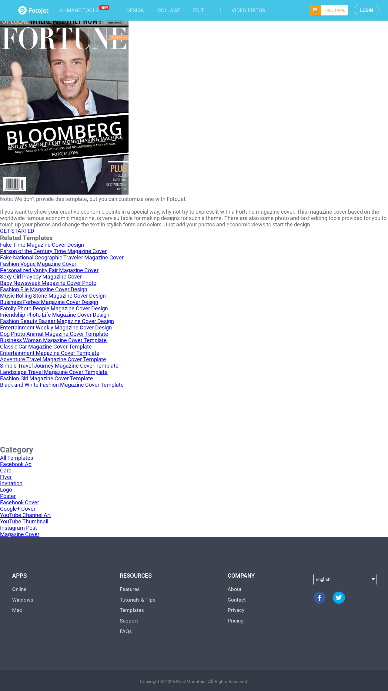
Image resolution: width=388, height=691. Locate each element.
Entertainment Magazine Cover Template (49, 353)
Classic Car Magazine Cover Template (46, 346)
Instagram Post (18, 528)
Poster (8, 496)
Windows (22, 600)
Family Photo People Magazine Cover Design (54, 308)
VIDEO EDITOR (248, 10)
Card (6, 470)
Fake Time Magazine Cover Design (42, 245)
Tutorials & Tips (138, 600)
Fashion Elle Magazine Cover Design (43, 289)
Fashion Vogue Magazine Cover (38, 264)
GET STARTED (17, 231)
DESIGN (135, 10)
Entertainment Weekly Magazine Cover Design (56, 327)
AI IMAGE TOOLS (79, 10)
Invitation (11, 483)
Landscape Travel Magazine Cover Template (54, 372)
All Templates (16, 458)
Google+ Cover (17, 509)
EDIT (198, 10)
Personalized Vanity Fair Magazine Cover (49, 270)
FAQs (126, 631)
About (235, 589)
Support (129, 621)
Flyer (6, 477)
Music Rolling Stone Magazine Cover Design (53, 295)
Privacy (236, 610)
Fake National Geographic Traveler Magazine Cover (62, 257)
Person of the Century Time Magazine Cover (53, 251)
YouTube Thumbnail (24, 521)
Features (130, 589)
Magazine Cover (19, 534)
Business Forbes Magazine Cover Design (49, 302)
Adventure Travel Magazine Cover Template (53, 359)
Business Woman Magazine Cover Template (53, 340)
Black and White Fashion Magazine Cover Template (62, 385)
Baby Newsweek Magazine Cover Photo (48, 283)
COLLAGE (169, 10)
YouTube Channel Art (25, 515)
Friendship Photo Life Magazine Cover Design (54, 315)
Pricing (236, 621)
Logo (6, 489)
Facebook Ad (16, 464)
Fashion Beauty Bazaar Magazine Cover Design (57, 321)
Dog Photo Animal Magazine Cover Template (54, 334)
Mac (17, 610)
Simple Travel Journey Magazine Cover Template (59, 365)
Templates (132, 610)
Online (19, 589)
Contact (237, 600)
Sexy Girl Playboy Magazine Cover (41, 276)
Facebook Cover (19, 502)
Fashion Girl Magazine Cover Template (46, 378)
